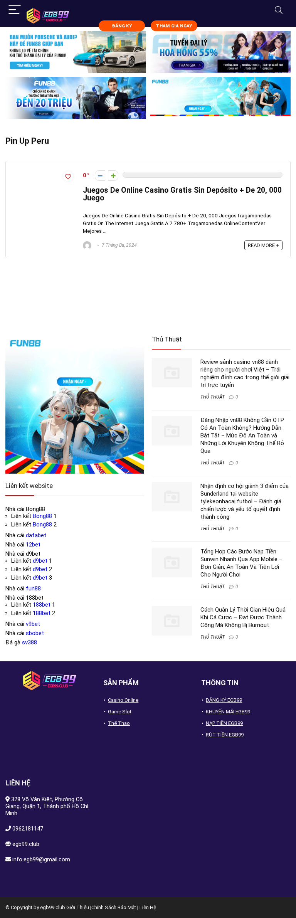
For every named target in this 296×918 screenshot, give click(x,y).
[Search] (278, 10)
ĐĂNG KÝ (122, 26)
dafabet (36, 535)
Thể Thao (119, 723)
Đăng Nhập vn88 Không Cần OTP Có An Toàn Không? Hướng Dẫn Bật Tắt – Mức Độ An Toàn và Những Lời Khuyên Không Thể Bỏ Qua (242, 435)
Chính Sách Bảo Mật (113, 907)
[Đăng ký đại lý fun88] (75, 52)
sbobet (35, 633)
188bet (41, 604)
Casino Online (123, 700)
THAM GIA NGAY (174, 26)
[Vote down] (100, 175)
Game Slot (119, 712)
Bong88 (42, 516)
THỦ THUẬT (212, 397)
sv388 (29, 642)
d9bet (40, 560)
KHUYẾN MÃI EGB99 (228, 712)
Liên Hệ (148, 907)
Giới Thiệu (77, 907)
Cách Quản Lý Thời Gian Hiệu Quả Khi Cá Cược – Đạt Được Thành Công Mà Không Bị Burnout (243, 617)
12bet (33, 544)
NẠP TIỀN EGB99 (224, 723)
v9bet (33, 623)
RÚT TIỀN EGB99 (225, 735)
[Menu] (14, 10)
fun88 (33, 588)
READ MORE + (263, 245)
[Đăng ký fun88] (74, 404)
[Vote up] (113, 175)
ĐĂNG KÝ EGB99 (224, 700)
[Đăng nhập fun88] (220, 98)
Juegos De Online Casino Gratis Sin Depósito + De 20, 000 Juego (182, 194)
